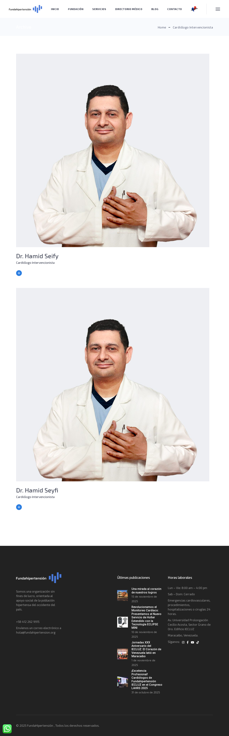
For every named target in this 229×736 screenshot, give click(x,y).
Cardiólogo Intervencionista (35, 262)
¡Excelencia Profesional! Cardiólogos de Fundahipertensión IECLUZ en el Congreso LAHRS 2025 (146, 679)
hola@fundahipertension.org (35, 632)
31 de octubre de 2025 (145, 692)
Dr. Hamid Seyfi (37, 490)
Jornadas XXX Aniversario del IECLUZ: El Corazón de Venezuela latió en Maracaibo (146, 649)
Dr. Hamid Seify (37, 255)
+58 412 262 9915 (27, 621)
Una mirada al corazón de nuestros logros (146, 590)
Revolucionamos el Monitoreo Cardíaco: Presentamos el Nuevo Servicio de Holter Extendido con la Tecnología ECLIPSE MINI (146, 617)
